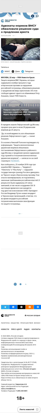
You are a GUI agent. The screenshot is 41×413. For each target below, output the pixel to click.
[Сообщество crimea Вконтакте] (13, 307)
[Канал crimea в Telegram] (5, 307)
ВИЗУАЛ (37, 323)
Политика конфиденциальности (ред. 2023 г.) (17, 354)
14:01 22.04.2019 (6, 35)
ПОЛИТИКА (5, 323)
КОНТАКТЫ (36, 329)
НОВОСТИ (5, 329)
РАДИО (27, 329)
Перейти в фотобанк (26, 62)
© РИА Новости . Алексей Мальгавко (10, 62)
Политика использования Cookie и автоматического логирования (14, 350)
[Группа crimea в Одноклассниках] (30, 307)
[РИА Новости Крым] (8, 20)
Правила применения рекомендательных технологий (16, 357)
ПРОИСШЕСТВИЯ (26, 323)
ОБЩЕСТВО (15, 323)
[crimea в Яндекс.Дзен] (21, 307)
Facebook (15, 161)
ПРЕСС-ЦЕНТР (16, 329)
